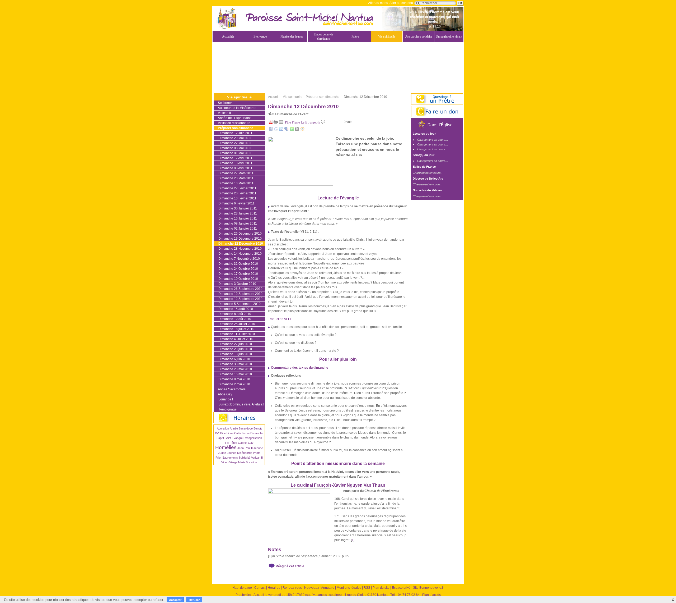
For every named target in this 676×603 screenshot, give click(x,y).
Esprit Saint (224, 438)
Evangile (237, 438)
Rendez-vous (292, 588)
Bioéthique (226, 433)
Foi (227, 442)
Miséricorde (244, 452)
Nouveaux (311, 588)
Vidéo (224, 462)
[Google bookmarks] (276, 130)
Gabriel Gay (245, 442)
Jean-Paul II (245, 448)
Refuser (194, 599)
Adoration (223, 428)
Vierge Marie (237, 462)
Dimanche (256, 433)
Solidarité (244, 457)
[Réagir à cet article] (323, 123)
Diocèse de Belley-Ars (428, 178)
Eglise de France (424, 166)
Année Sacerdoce (241, 428)
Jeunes (231, 452)
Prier (218, 457)
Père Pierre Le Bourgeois (302, 122)
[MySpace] (286, 130)
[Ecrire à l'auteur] (281, 123)
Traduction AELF (280, 319)
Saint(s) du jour (423, 155)
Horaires (274, 588)
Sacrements (230, 457)
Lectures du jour (424, 133)
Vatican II (257, 457)
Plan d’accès (431, 595)
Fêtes (233, 442)
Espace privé (401, 588)
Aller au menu (378, 3)
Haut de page (242, 588)
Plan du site (381, 588)
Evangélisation (252, 438)
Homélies (226, 447)
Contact (259, 588)
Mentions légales (349, 588)
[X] (297, 130)
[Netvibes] (292, 130)
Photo (256, 452)
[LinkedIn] (281, 130)
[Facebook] (271, 130)
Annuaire (327, 588)
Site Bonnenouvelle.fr (428, 588)
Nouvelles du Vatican (427, 190)
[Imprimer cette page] (276, 123)
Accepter (175, 599)
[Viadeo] (302, 130)
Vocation (251, 462)
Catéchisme (242, 433)
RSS (367, 588)
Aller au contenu (401, 3)
